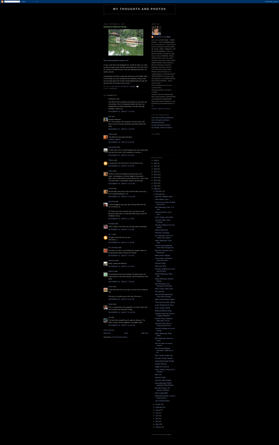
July (157, 413)
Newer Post (107, 333)
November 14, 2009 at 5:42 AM (121, 266)
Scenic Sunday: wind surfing (164, 217)
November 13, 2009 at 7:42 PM (121, 129)
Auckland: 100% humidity (163, 380)
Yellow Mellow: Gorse (161, 199)
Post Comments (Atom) (119, 337)
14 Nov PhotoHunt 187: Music (164, 305)
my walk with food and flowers (160, 125)
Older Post (144, 333)
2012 (155, 180)
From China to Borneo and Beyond (162, 117)
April (157, 421)
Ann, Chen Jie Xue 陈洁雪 (119, 86)
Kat (109, 317)
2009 (155, 189)
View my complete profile (160, 108)
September (159, 407)
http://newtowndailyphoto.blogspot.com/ (116, 60)
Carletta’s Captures (114, 139)
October (158, 404)
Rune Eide (111, 201)
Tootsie (110, 171)
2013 (155, 177)
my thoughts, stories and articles (161, 127)
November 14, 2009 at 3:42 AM (121, 255)
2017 (155, 166)
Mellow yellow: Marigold (162, 255)
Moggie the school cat (162, 367)
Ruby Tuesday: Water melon (164, 289)
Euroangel (111, 223)
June (157, 416)
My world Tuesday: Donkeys (164, 358)
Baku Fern (158, 374)
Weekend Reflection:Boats (163, 311)
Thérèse (111, 160)
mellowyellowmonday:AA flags (164, 361)
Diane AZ (111, 271)
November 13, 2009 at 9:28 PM (121, 166)
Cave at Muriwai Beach (162, 401)
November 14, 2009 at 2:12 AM (121, 229)
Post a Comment (109, 330)
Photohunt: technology (162, 233)
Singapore (113, 88)
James (110, 286)
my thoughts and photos (139, 9)
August (158, 410)
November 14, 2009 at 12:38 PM (121, 312)
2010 (155, 186)
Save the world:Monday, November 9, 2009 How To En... (164, 350)
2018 (155, 163)
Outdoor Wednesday (161, 230)
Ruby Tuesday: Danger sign (164, 355)
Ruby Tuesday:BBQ (161, 393)
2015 (155, 172)
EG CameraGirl (113, 247)
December (159, 191)
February (159, 427)
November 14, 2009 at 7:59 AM (121, 281)
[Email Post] (137, 86)
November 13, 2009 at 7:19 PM (121, 111)
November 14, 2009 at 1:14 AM (121, 219)
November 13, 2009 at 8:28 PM (121, 142)
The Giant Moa (159, 291)
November (159, 194)
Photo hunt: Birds (160, 266)
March (158, 424)
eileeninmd (111, 260)
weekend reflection (161, 364)
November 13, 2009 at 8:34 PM (121, 155)
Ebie (109, 116)
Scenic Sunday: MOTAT (162, 308)
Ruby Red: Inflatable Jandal (163, 196)
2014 (155, 174)
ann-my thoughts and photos (160, 120)
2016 (155, 169)
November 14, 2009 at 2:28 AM (121, 242)
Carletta (110, 134)
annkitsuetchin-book (157, 122)
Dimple (110, 304)
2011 (155, 183)
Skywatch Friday (160, 263)
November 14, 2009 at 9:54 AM (121, 299)
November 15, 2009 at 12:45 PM (121, 325)
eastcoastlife (112, 147)
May (157, 418)
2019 (155, 160)
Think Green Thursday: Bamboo (165, 302)
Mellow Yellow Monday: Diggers (165, 299)
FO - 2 (110, 234)
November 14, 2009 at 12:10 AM (121, 183)
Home (126, 333)
